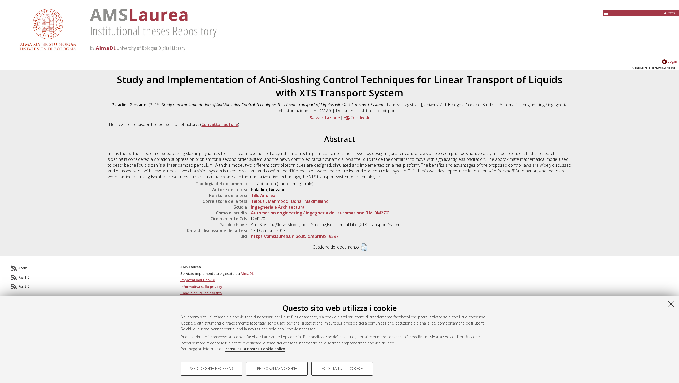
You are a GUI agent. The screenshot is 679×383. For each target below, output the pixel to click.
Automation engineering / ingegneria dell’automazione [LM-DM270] (320, 213)
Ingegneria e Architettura (277, 207)
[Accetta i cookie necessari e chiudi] (671, 304)
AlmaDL (670, 12)
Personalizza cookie (277, 368)
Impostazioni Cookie (197, 279)
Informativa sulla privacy (201, 286)
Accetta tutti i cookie (342, 368)
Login (672, 61)
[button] (364, 247)
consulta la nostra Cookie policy (255, 348)
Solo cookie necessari (212, 368)
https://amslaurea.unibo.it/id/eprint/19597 (294, 236)
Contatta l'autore (219, 124)
